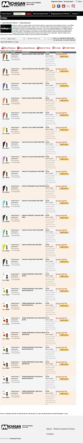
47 (69, 40)
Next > (62, 413)
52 (6, 42)
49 (74, 40)
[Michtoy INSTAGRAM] (74, 6)
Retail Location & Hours (64, 429)
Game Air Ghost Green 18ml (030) (32, 230)
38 (68, 38)
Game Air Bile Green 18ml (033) (32, 244)
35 (61, 38)
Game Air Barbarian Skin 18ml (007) (33, 69)
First (54, 38)
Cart (79, 1)
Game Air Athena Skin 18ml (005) (32, 112)
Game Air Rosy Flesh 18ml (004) (32, 98)
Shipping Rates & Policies (60, 14)
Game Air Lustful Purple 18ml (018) (33, 156)
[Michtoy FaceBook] (59, 6)
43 (59, 40)
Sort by (3, 38)
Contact (75, 14)
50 (1, 42)
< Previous (7, 413)
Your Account (68, 1)
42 (56, 40)
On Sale (58, 48)
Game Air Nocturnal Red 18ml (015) (33, 142)
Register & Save (56, 1)
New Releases (10, 48)
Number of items (33, 38)
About (49, 429)
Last (16, 42)
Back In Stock (45, 48)
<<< (58, 38)
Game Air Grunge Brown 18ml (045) (33, 171)
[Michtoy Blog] (54, 6)
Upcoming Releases (27, 48)
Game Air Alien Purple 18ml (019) (32, 83)
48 (71, 40)
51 (3, 42)
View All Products (12, 23)
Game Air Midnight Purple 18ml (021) (33, 186)
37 (65, 38)
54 (10, 42)
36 (63, 38)
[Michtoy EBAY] (69, 6)
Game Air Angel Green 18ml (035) (32, 259)
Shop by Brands (25, 23)
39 (70, 38)
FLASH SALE (70, 48)
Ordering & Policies (15, 438)
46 (67, 40)
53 (8, 42)
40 (72, 38)
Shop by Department (40, 14)
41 (54, 40)
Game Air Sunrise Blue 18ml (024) (32, 200)
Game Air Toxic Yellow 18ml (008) (32, 127)
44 (61, 40)
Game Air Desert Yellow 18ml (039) (33, 54)
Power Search (6, 14)
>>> (13, 42)
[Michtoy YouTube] (64, 6)
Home (4, 23)
